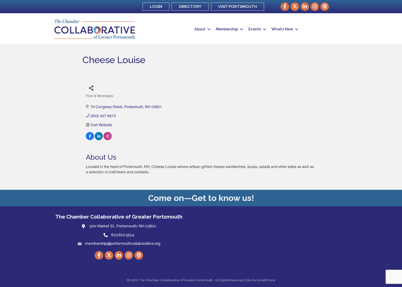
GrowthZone (266, 280)
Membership (227, 29)
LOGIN (156, 6)
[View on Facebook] (90, 138)
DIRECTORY (190, 6)
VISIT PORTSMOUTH (237, 6)
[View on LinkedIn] (99, 138)
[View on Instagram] (108, 138)
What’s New (282, 29)
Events (254, 29)
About (199, 29)
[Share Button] (91, 88)
